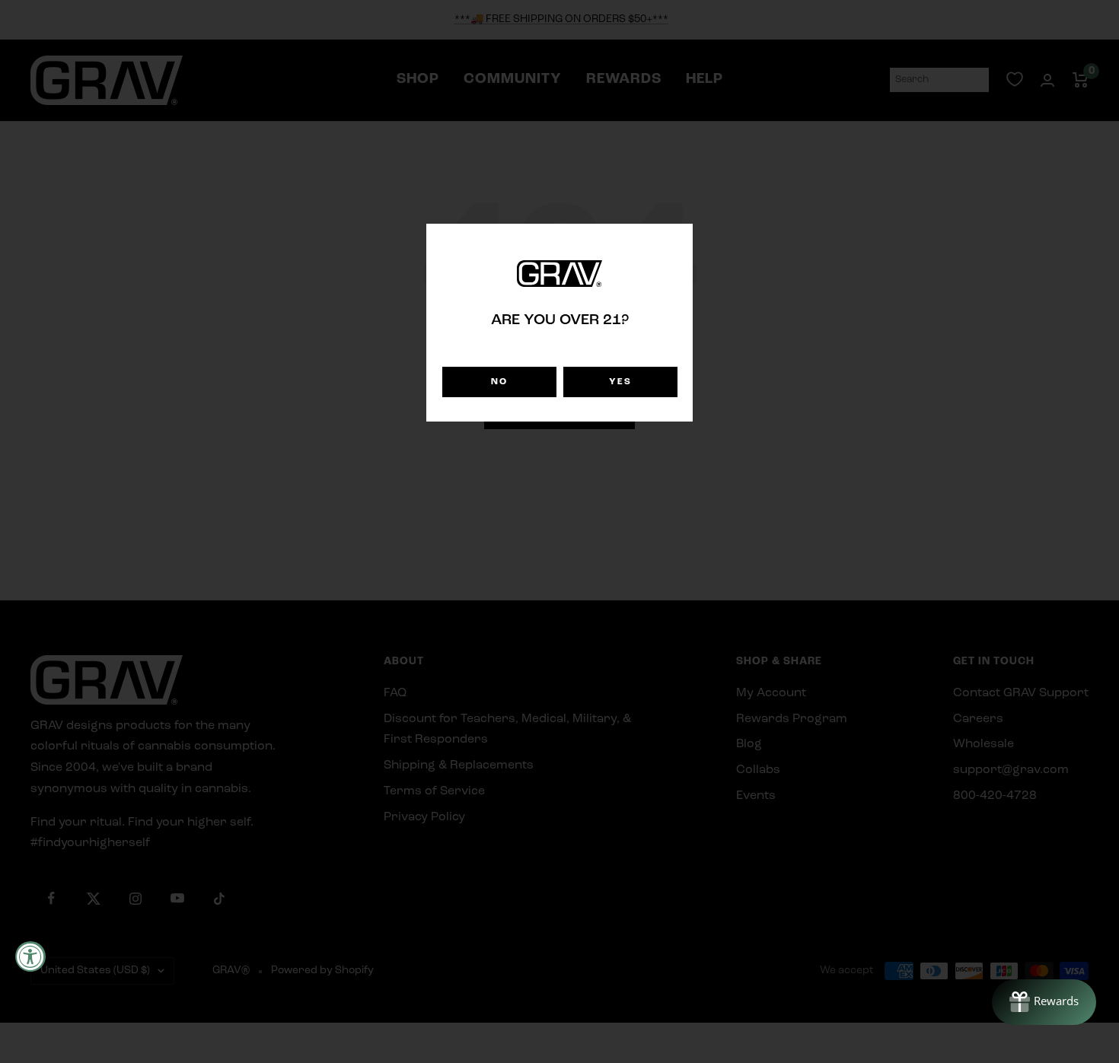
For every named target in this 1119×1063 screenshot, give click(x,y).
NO (499, 382)
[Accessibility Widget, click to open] (30, 956)
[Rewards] (1044, 1002)
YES (620, 382)
